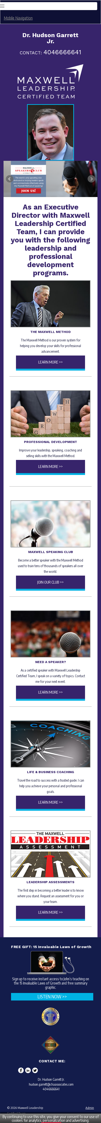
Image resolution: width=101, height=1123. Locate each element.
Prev (9, 179)
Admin (89, 1108)
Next (91, 179)
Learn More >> (50, 362)
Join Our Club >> (50, 582)
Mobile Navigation (18, 17)
